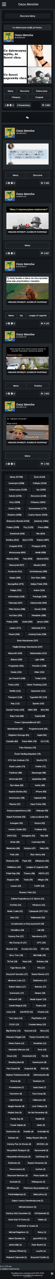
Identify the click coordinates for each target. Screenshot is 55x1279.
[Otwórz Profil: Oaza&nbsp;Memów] (9, 37)
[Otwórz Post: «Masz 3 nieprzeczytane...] (27, 220)
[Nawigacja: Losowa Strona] (27, 117)
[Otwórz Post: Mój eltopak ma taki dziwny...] (27, 154)
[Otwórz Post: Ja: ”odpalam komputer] (27, 431)
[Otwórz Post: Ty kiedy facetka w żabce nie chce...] (27, 291)
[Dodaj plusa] (8, 105)
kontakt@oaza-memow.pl (32, 1275)
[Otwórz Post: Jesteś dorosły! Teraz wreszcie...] (27, 361)
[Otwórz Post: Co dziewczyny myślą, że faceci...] (27, 83)
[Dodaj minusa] (10, 105)
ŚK (31, 1276)
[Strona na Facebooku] (52, 1273)
